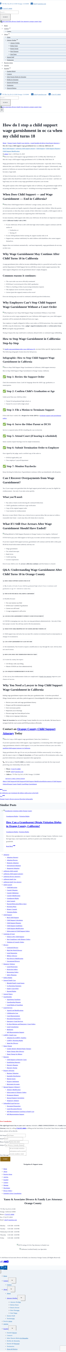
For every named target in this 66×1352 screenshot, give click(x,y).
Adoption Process (12, 860)
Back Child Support (9, 148)
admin (6, 154)
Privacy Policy (7, 1191)
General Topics (8, 994)
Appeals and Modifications (15, 1010)
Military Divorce (12, 956)
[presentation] (34, 811)
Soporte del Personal (12, 82)
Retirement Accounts (13, 1084)
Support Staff (10, 57)
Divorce (5, 945)
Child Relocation (12, 887)
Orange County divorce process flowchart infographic (16, 798)
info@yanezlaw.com (17, 771)
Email (2, 1139)
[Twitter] (3, 1262)
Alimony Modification (14, 1090)
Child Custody (7, 885)
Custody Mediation (13, 893)
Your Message (4, 1155)
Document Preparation (14, 1018)
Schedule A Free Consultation (12, 1193)
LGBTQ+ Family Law (9, 1035)
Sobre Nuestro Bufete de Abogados (16, 77)
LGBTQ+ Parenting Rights (15, 1040)
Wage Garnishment (30, 784)
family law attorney (46, 676)
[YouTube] (5, 1262)
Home (6, 25)
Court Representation (13, 1016)
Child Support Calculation (15, 920)
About (8, 37)
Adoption (6, 855)
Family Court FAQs (13, 988)
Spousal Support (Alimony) (11, 1087)
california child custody (10, 871)
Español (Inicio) (11, 71)
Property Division (8, 1070)
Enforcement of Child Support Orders (18, 931)
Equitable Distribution (13, 1076)
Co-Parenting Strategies (14, 986)
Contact (9, 31)
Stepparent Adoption (13, 868)
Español (5, 1180)
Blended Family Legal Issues (15, 983)
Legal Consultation (12, 1027)
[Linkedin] (7, 1262)
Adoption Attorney (12, 857)
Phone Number (5, 1142)
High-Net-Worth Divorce (14, 950)
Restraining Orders (12, 972)
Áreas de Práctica (11, 88)
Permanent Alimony (13, 1095)
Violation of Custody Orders (15, 942)
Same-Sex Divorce (12, 1043)
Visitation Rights (24, 816)
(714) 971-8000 (16, 769)
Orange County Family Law (15, 784)
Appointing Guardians (13, 999)
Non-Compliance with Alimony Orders (18, 939)
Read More (10, 846)
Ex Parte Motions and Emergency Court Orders (21, 1024)
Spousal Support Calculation (15, 1098)
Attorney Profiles (15, 43)
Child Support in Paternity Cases (17, 1059)
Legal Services (7, 1008)
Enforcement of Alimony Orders (16, 1092)
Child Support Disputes (53, 148)
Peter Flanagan (14, 51)
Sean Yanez (13, 54)
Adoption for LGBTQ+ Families (16, 1038)
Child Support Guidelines (14, 926)
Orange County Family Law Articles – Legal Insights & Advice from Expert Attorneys (33, 143)
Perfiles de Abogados (12, 79)
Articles (6, 65)
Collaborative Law (12, 1013)
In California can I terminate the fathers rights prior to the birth (19, 792)
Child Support (40, 148)
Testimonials (10, 60)
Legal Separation (12, 953)
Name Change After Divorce (15, 1051)
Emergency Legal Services (15, 1021)
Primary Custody (12, 909)
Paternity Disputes (12, 1065)
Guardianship (7, 997)
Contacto (9, 74)
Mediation (10, 1029)
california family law (9, 879)
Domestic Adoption (13, 863)
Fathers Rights (7, 977)
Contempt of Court (9, 934)
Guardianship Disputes (14, 1002)
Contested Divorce (12, 947)
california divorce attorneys (11, 876)
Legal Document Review (14, 1109)
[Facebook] (1, 1262)
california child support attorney (25, 148)
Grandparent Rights (12, 816)
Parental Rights (11, 991)
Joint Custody (11, 901)
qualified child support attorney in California (16, 748)
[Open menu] (2, 110)
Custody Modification (13, 895)
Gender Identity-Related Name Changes (19, 1049)
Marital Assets (11, 1079)
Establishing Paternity (13, 1062)
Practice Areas (8, 63)
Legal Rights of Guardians (15, 1005)
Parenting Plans (11, 906)
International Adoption (14, 865)
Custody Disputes (12, 890)
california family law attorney (12, 882)
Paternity (6, 1057)
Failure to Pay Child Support (15, 936)
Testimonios (10, 85)
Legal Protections (12, 967)
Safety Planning (11, 975)
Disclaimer (6, 1188)
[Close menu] (0, 1271)
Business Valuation (12, 1073)
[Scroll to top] (1, 1267)
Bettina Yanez (14, 46)
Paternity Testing (12, 1068)
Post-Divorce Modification (15, 958)
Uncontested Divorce (13, 961)
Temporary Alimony (13, 1100)
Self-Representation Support (15, 1032)
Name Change (7, 1046)
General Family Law (9, 980)
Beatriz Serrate (14, 48)
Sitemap (5, 1185)
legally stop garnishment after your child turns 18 (20, 349)
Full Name (3, 1135)
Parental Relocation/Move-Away (17, 904)
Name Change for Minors (14, 1054)
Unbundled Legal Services (11, 1103)
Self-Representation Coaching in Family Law (20, 1111)
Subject (2, 1145)
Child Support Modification (11, 151)
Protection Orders (12, 969)
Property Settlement (13, 1081)
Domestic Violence (9, 964)
